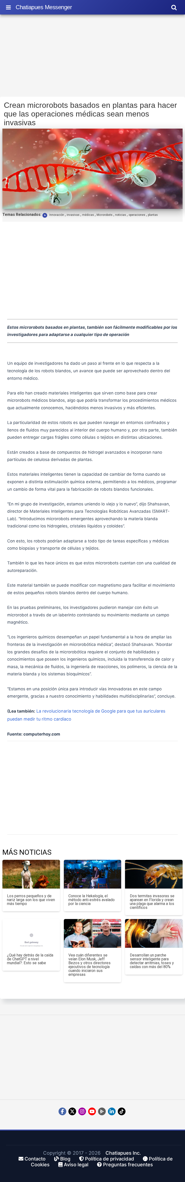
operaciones (137, 215)
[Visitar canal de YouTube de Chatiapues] (92, 1111)
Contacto (34, 1159)
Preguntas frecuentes (127, 1164)
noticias (120, 215)
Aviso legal (75, 1164)
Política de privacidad (109, 1159)
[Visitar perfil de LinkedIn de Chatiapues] (112, 1111)
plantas (153, 215)
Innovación (56, 215)
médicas (88, 215)
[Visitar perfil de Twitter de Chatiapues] (72, 1111)
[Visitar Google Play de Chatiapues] (102, 1111)
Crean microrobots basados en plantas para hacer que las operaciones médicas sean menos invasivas (90, 114)
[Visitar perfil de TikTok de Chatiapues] (122, 1111)
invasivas (73, 215)
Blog (64, 1159)
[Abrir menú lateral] (8, 7)
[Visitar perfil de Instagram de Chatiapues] (82, 1111)
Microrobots (104, 215)
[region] (92, 57)
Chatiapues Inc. (123, 1153)
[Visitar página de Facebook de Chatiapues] (62, 1111)
